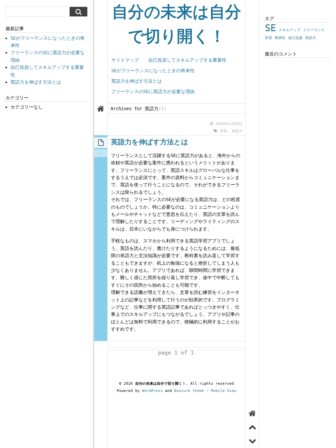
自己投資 (295, 38)
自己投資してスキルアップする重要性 (187, 60)
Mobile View (223, 391)
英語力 (237, 131)
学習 (223, 131)
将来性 (280, 38)
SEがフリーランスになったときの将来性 (153, 70)
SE (270, 27)
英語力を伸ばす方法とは (136, 81)
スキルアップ (289, 30)
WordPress (152, 391)
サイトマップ (125, 60)
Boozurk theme (189, 391)
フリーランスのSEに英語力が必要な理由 (153, 91)
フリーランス (314, 30)
